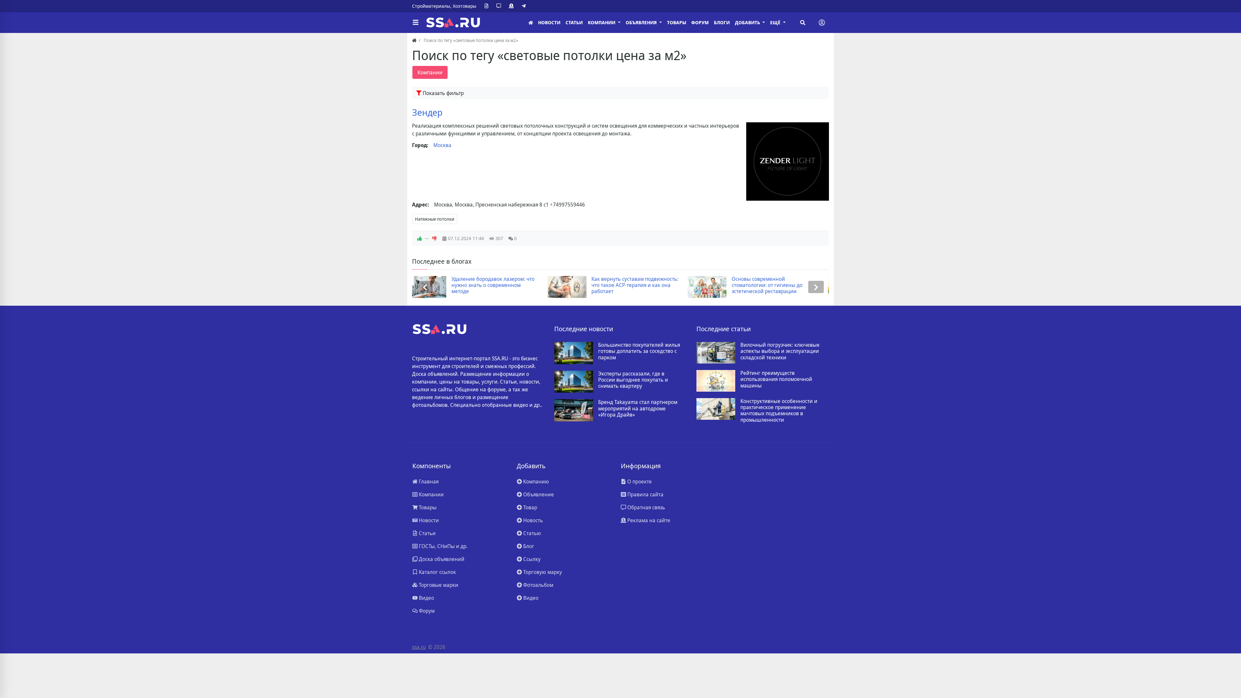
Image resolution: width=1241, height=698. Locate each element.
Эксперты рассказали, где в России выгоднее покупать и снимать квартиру (633, 380)
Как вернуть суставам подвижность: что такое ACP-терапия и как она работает (499, 285)
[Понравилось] (419, 238)
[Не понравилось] (434, 238)
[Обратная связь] (500, 6)
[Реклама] (512, 6)
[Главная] (531, 22)
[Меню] (415, 22)
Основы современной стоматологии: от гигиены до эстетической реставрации (631, 285)
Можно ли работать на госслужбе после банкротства (776, 282)
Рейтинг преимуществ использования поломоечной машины (776, 379)
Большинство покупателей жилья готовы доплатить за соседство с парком (639, 351)
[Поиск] (803, 22)
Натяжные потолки (434, 219)
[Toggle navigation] (822, 22)
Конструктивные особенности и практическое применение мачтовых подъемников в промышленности (778, 410)
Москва (442, 145)
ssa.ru (419, 646)
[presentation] (425, 287)
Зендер (427, 112)
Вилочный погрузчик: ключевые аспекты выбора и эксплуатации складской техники (780, 351)
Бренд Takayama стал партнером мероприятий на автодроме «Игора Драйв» (637, 408)
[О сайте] (487, 6)
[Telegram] (524, 6)
